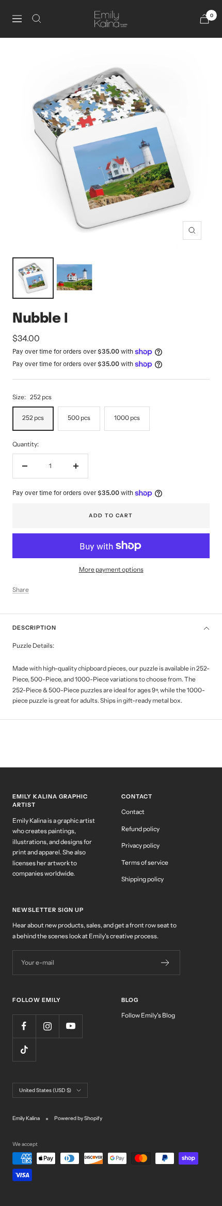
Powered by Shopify (78, 1118)
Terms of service (144, 862)
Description (34, 627)
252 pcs (33, 418)
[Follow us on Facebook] (24, 1026)
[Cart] (204, 19)
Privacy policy (140, 845)
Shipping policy (142, 879)
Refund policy (140, 829)
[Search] (36, 18)
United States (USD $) (45, 1090)
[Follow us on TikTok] (24, 1049)
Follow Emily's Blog (148, 1015)
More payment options (111, 569)
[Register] (165, 962)
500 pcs (79, 418)
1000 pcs (127, 418)
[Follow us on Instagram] (47, 1026)
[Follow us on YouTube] (70, 1026)
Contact (133, 812)
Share (20, 589)
